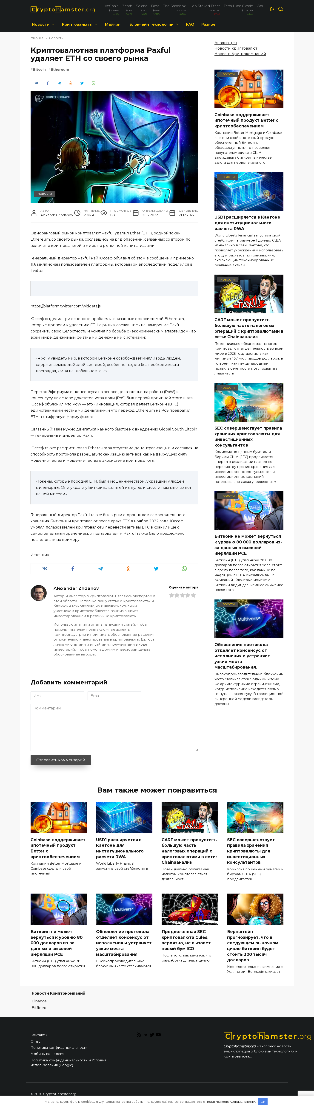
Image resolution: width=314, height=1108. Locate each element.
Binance (39, 1001)
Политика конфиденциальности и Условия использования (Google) (68, 1062)
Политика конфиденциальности (59, 1048)
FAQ (190, 24)
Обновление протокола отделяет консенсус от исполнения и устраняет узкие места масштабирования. (242, 656)
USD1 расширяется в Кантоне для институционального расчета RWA (247, 223)
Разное (208, 24)
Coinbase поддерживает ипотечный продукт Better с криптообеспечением (246, 120)
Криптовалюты (77, 24)
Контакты (39, 1035)
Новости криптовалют (235, 48)
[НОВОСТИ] (248, 105)
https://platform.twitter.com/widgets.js (65, 306)
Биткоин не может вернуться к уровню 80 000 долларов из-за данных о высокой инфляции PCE (248, 545)
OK (262, 1101)
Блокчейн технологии (151, 24)
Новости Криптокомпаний (240, 54)
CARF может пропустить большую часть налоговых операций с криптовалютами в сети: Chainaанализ (248, 328)
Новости (40, 24)
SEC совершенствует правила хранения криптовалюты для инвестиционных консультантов (248, 436)
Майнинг (113, 24)
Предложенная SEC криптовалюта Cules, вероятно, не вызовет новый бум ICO (186, 940)
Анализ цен (225, 43)
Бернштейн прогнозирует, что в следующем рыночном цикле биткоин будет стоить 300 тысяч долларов (252, 945)
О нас (35, 1041)
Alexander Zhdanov (76, 588)
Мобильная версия (47, 1054)
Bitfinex (39, 1008)
